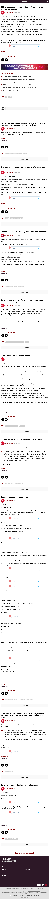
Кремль (7, 218)
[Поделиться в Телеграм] (6, 59)
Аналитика (27, 869)
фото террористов (30, 699)
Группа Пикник (8, 153)
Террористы (22, 425)
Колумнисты (5, 878)
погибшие (17, 286)
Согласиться (25, 897)
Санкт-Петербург (9, 838)
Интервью (4, 869)
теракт (10, 96)
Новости (4, 875)
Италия (6, 483)
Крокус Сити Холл (17, 153)
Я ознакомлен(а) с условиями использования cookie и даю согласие (25, 895)
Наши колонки (5, 866)
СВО (6, 96)
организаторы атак (19, 341)
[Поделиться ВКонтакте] (2, 59)
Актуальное (28, 866)
